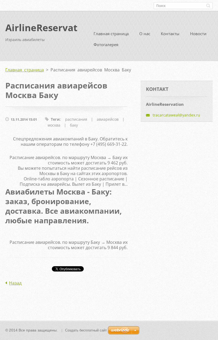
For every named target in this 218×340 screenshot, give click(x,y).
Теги (55, 119)
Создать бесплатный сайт (86, 330)
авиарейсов (108, 119)
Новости (198, 33)
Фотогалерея (106, 44)
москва (54, 125)
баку (74, 125)
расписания (76, 119)
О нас (144, 33)
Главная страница (111, 33)
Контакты (170, 33)
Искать (208, 6)
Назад (15, 283)
